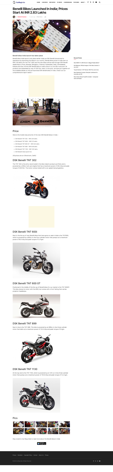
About (83, 2)
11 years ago (32, 16)
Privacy (14, 455)
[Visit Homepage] (19, 2)
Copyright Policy (28, 455)
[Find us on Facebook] (93, 461)
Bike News (52, 2)
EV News (59, 2)
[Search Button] (99, 2)
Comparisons (68, 2)
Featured (76, 2)
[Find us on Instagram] (93, 2)
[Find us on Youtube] (96, 2)
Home (38, 2)
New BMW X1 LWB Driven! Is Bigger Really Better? (86, 62)
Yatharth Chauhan (22, 16)
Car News (45, 2)
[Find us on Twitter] (90, 2)
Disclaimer (20, 455)
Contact (35, 455)
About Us (41, 455)
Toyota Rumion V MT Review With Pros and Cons (86, 69)
